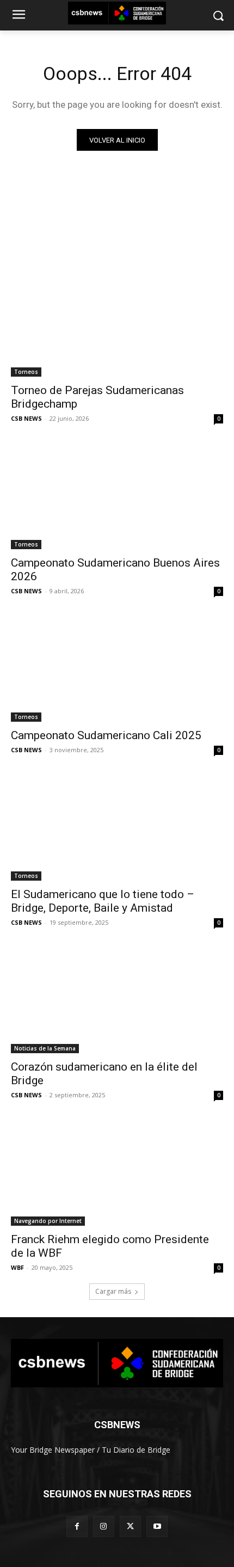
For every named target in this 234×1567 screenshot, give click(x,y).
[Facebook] (77, 1526)
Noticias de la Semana (45, 1048)
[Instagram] (103, 1526)
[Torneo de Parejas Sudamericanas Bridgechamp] (117, 324)
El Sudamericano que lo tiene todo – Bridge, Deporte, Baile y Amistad (102, 901)
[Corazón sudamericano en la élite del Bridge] (117, 1000)
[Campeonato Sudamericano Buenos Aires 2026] (117, 496)
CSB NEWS (26, 418)
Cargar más (113, 1291)
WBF (17, 1267)
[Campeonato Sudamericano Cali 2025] (117, 669)
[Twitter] (130, 1526)
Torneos (26, 372)
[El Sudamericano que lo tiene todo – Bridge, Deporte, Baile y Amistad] (117, 828)
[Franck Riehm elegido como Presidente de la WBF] (117, 1173)
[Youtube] (157, 1526)
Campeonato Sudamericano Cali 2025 (106, 735)
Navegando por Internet (48, 1221)
